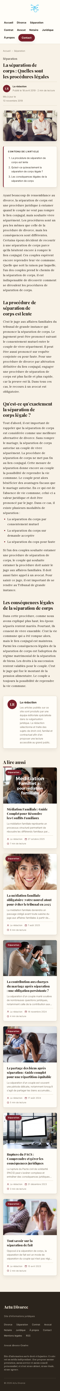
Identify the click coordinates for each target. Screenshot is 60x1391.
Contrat (8, 30)
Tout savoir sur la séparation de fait (20, 1242)
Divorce (21, 22)
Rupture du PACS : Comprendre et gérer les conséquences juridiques (25, 1158)
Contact (27, 37)
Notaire (33, 30)
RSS (28, 1335)
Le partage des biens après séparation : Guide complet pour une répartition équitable (29, 1072)
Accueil (8, 22)
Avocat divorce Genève (16, 1345)
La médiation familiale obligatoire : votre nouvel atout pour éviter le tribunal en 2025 (29, 899)
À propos (9, 37)
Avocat (21, 30)
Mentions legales (13, 1335)
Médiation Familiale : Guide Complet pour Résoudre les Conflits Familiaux (27, 813)
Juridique (48, 30)
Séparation (36, 22)
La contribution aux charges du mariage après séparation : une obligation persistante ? (28, 985)
